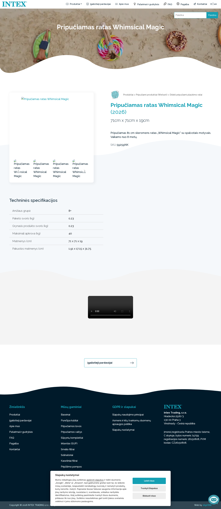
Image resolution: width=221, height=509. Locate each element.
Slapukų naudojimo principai (128, 414)
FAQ (169, 4)
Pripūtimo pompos (71, 466)
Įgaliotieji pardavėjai (100, 4)
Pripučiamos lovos (71, 426)
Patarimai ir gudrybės (148, 4)
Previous (18, 171)
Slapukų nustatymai (123, 429)
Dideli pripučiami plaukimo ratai (186, 94)
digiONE (207, 505)
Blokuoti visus (149, 496)
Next (84, 171)
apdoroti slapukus (95, 480)
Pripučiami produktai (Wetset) (151, 94)
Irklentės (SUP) (69, 443)
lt (211, 4)
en (215, 4)
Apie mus (123, 4)
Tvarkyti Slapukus (149, 488)
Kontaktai (201, 4)
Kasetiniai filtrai (69, 460)
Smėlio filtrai (67, 449)
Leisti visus (149, 481)
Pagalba (184, 4)
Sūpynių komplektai (72, 437)
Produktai (74, 4)
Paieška (212, 15)
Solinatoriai (67, 455)
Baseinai (65, 414)
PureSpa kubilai (69, 420)
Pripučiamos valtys (71, 432)
